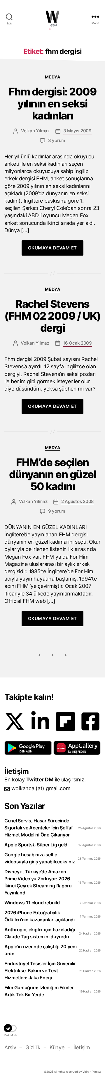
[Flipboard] (65, 721)
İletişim (82, 1047)
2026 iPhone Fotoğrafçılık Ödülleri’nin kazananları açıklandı (39, 916)
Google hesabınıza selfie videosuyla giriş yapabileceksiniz (39, 858)
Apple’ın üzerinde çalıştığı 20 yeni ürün (40, 950)
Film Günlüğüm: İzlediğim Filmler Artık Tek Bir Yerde (39, 991)
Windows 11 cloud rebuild (32, 903)
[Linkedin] (40, 721)
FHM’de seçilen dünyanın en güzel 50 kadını (52, 474)
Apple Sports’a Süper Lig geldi (36, 845)
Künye (57, 1047)
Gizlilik (32, 1047)
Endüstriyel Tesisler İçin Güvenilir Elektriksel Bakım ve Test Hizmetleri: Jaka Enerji (40, 970)
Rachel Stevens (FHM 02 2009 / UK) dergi (52, 316)
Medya (52, 76)
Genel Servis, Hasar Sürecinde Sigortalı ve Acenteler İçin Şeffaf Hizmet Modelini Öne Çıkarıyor (38, 828)
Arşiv (10, 1047)
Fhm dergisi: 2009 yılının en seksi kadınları (53, 104)
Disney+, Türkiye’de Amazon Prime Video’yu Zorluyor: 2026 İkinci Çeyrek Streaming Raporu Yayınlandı (38, 882)
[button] (28, 747)
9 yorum (56, 511)
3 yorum (56, 140)
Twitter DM (39, 779)
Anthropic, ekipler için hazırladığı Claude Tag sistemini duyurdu (39, 933)
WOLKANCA (52, 16)
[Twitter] (14, 721)
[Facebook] (90, 721)
